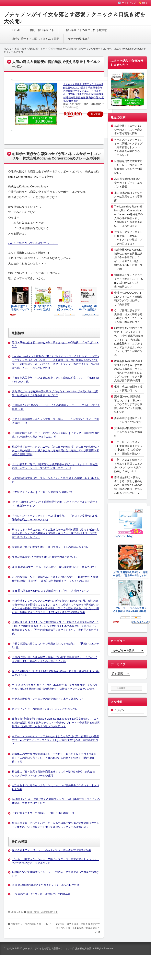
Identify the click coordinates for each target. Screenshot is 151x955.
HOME (16, 30)
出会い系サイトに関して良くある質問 (35, 38)
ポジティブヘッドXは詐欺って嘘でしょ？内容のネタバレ (45, 708)
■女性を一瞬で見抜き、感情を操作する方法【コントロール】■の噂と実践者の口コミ (78, 928)
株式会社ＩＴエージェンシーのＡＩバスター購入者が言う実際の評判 (51, 850)
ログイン (119, 710)
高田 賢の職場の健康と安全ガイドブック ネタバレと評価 (45, 884)
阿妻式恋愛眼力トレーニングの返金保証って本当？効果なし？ (48, 698)
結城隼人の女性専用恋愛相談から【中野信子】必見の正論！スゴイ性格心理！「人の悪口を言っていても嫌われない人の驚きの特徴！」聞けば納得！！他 (54, 757)
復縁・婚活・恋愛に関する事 (42, 912)
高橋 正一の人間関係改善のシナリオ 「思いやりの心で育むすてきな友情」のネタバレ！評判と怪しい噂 (128, 404)
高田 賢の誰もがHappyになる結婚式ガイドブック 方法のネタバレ (50, 590)
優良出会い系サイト (41, 30)
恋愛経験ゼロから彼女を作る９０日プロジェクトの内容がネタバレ (50, 547)
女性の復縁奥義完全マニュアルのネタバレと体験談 (128, 432)
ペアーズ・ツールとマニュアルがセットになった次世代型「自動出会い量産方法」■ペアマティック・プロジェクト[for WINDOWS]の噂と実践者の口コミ (55, 740)
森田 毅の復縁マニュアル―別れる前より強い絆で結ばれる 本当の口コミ (54, 567)
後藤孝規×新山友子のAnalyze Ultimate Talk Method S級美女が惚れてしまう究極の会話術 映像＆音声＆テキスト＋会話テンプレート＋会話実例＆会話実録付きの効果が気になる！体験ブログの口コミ (56, 722)
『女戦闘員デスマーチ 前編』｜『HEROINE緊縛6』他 (43, 813)
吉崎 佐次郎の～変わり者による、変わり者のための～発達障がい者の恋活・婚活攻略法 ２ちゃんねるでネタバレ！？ (128, 485)
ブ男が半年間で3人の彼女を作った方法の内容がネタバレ (44, 557)
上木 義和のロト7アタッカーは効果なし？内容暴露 (41, 893)
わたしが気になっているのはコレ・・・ (33, 243)
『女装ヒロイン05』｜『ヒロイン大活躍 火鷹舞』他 (42, 491)
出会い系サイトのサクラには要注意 (85, 30)
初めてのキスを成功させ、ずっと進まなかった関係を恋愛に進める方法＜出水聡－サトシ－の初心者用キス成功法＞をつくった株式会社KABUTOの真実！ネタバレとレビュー (55, 533)
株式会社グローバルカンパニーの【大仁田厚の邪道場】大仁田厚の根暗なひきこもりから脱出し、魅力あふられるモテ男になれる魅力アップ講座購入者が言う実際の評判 (55, 450)
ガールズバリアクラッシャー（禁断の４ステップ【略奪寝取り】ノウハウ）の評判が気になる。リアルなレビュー (128, 147)
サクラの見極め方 (79, 38)
